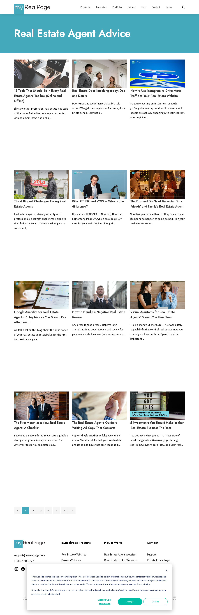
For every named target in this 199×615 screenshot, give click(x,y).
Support (151, 554)
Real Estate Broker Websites (120, 560)
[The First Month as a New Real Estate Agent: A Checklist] (41, 406)
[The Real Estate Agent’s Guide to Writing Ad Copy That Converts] (99, 406)
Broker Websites (71, 560)
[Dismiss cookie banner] (166, 571)
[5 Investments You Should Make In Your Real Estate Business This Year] (157, 406)
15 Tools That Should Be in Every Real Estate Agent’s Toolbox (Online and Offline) (40, 95)
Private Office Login (158, 560)
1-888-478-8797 (24, 560)
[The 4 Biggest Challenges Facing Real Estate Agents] (41, 184)
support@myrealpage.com (29, 555)
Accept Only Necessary (104, 601)
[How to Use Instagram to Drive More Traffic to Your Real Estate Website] (157, 74)
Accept (130, 601)
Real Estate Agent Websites (120, 554)
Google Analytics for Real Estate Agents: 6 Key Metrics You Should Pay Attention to (40, 317)
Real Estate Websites (73, 554)
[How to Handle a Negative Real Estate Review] (99, 295)
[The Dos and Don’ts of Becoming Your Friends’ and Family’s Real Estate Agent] (157, 184)
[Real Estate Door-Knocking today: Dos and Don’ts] (99, 74)
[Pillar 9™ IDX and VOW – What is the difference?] (99, 184)
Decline (155, 601)
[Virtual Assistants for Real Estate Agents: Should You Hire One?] (157, 295)
